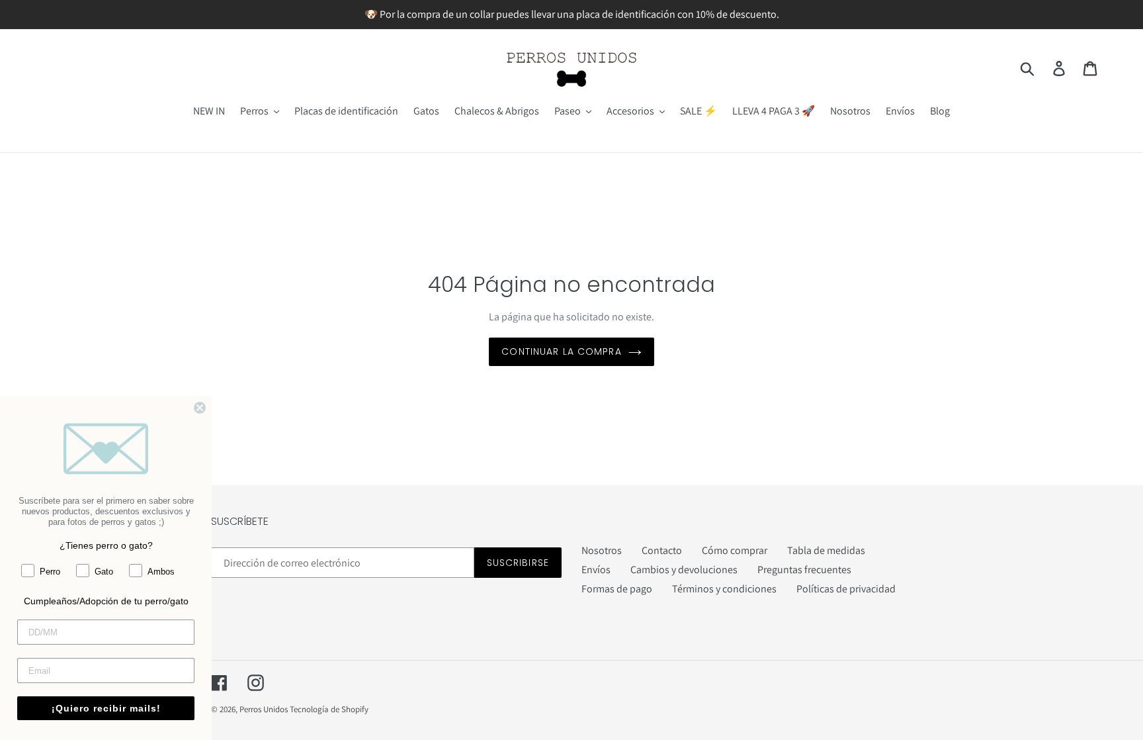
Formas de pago (616, 589)
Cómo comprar (734, 550)
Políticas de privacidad (846, 589)
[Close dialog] (199, 407)
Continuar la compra (561, 351)
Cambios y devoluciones (684, 570)
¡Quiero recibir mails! (106, 708)
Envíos (596, 570)
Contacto (662, 550)
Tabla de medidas (826, 550)
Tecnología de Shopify (329, 709)
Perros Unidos (263, 709)
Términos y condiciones (724, 589)
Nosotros (601, 550)
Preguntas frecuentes (804, 570)
